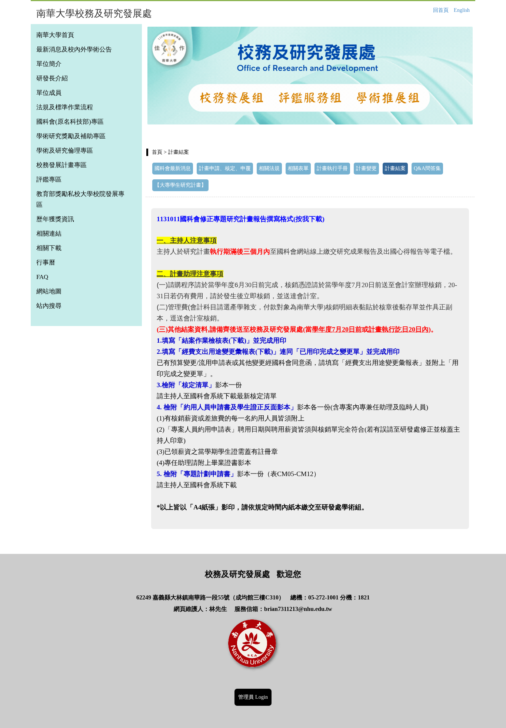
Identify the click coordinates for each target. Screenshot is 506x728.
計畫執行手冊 (332, 168)
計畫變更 (366, 168)
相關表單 (298, 168)
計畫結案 (395, 168)
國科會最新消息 (172, 168)
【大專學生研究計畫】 (180, 185)
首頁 (157, 152)
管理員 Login (253, 697)
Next (483, 75)
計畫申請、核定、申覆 (225, 168)
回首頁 (441, 10)
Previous (136, 75)
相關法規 (269, 168)
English (462, 10)
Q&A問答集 (427, 168)
